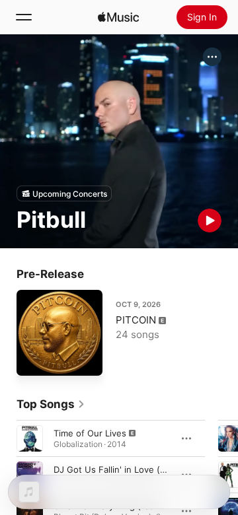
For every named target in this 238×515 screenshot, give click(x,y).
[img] (118, 17)
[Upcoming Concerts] (64, 193)
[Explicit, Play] (30, 438)
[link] (51, 404)
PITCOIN (136, 320)
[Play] (209, 220)
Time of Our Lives (90, 433)
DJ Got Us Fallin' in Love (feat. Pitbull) (132, 469)
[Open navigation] (23, 17)
